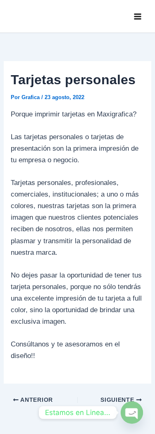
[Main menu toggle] (138, 16)
